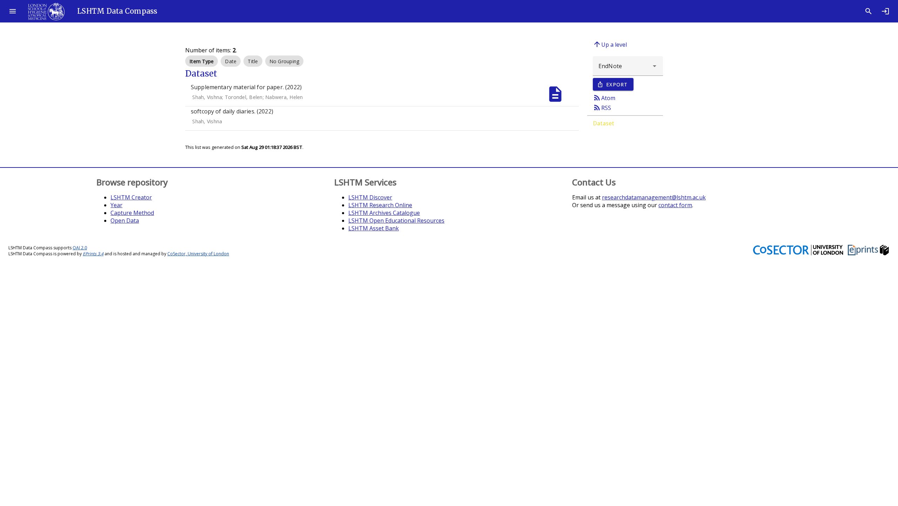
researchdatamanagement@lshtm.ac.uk (654, 197)
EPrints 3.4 (93, 254)
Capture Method (132, 213)
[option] (201, 61)
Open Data (124, 220)
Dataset (603, 123)
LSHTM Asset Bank (373, 228)
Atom (604, 97)
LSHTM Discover (370, 197)
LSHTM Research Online (380, 205)
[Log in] (885, 11)
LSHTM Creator (131, 197)
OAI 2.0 (80, 248)
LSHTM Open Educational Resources (396, 220)
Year (116, 205)
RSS (602, 107)
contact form (675, 205)
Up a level (610, 44)
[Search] (868, 11)
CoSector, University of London (198, 254)
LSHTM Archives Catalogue (384, 213)
